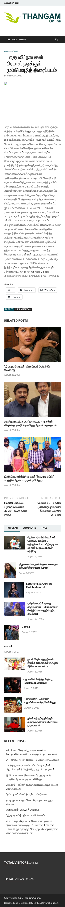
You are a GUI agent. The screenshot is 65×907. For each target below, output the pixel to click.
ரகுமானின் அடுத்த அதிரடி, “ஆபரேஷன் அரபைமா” (38, 680)
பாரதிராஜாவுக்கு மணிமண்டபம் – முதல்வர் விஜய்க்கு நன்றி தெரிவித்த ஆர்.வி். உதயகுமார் (30, 423)
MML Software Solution (46, 902)
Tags (44, 528)
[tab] (12, 528)
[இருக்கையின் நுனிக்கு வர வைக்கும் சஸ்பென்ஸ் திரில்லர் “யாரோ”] (10, 564)
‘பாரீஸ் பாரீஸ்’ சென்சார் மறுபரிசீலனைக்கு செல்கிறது (40, 700)
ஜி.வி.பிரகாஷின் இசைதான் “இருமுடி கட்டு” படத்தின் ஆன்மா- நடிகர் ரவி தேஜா (29, 478)
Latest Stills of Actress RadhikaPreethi (39, 585)
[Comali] (11, 626)
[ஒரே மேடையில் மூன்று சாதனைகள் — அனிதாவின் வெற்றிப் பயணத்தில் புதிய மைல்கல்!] (14, 603)
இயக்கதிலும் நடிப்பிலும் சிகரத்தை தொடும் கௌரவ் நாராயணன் (43, 722)
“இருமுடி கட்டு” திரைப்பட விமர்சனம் (25, 815)
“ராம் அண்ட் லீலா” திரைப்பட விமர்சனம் (26, 794)
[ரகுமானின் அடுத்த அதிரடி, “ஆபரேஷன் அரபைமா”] (12, 679)
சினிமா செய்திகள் (11, 51)
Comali (26, 626)
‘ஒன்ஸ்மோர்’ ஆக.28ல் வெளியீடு (23, 809)
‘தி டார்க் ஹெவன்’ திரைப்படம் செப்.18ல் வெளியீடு (32, 759)
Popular (12, 528)
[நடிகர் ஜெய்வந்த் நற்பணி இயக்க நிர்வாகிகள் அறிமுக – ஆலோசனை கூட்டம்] (14, 659)
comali (8, 646)
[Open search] (56, 39)
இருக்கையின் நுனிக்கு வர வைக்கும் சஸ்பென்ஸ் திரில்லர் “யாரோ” (38, 565)
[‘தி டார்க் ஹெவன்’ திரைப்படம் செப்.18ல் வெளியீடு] (32, 345)
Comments (29, 528)
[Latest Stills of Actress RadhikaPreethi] (14, 584)
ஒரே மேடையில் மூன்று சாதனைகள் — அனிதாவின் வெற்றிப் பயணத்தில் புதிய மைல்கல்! (43, 608)
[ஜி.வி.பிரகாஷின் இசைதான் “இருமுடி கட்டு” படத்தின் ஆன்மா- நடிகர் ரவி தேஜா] (32, 455)
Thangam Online (31, 897)
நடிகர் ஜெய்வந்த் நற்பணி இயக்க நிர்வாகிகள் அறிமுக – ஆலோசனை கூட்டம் (44, 663)
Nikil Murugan (23, 309)
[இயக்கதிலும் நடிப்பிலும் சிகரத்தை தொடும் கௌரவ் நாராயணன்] (14, 718)
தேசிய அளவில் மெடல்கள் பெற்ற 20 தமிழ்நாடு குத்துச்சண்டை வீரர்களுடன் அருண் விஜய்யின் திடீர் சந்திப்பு (43, 544)
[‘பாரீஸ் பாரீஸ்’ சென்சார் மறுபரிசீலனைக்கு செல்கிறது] (13, 699)
